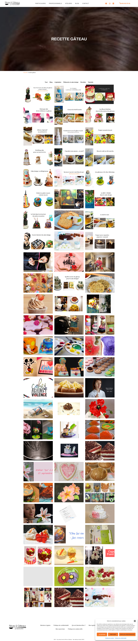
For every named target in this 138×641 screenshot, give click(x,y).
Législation (58, 82)
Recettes (83, 82)
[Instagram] (109, 3)
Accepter (102, 634)
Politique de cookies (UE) (75, 629)
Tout (46, 82)
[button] (135, 621)
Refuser (113, 634)
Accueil (25, 72)
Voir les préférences (127, 634)
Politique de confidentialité (120, 638)
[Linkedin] (113, 3)
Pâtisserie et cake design (70, 82)
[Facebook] (106, 3)
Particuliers (40, 3)
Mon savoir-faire (60, 629)
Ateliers (68, 3)
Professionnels (55, 3)
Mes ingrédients (93, 625)
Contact (85, 3)
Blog (77, 3)
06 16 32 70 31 (125, 3)
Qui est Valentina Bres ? (78, 625)
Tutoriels (90, 82)
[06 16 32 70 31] (120, 3)
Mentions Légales (45, 625)
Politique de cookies (109, 638)
